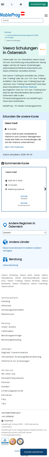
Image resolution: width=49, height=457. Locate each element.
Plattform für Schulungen (15, 361)
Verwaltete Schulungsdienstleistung (21, 356)
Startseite (7, 32)
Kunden (5, 386)
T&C (3, 403)
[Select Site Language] (2, 4)
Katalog (5, 301)
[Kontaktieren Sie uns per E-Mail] (21, 4)
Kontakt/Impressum (12, 378)
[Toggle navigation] (46, 15)
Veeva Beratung (10, 265)
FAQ (3, 399)
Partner (5, 382)
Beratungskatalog (11, 339)
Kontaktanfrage (38, 4)
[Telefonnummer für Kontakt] (12, 4)
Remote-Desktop (28, 87)
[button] (44, 188)
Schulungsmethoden (12, 309)
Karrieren (6, 395)
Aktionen (6, 305)
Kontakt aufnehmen (33, 452)
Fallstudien (7, 331)
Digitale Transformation (14, 352)
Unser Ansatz (8, 327)
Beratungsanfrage (11, 335)
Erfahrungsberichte (12, 390)
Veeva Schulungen (13, 40)
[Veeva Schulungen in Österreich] (12, 15)
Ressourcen (7, 314)
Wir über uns (8, 373)
